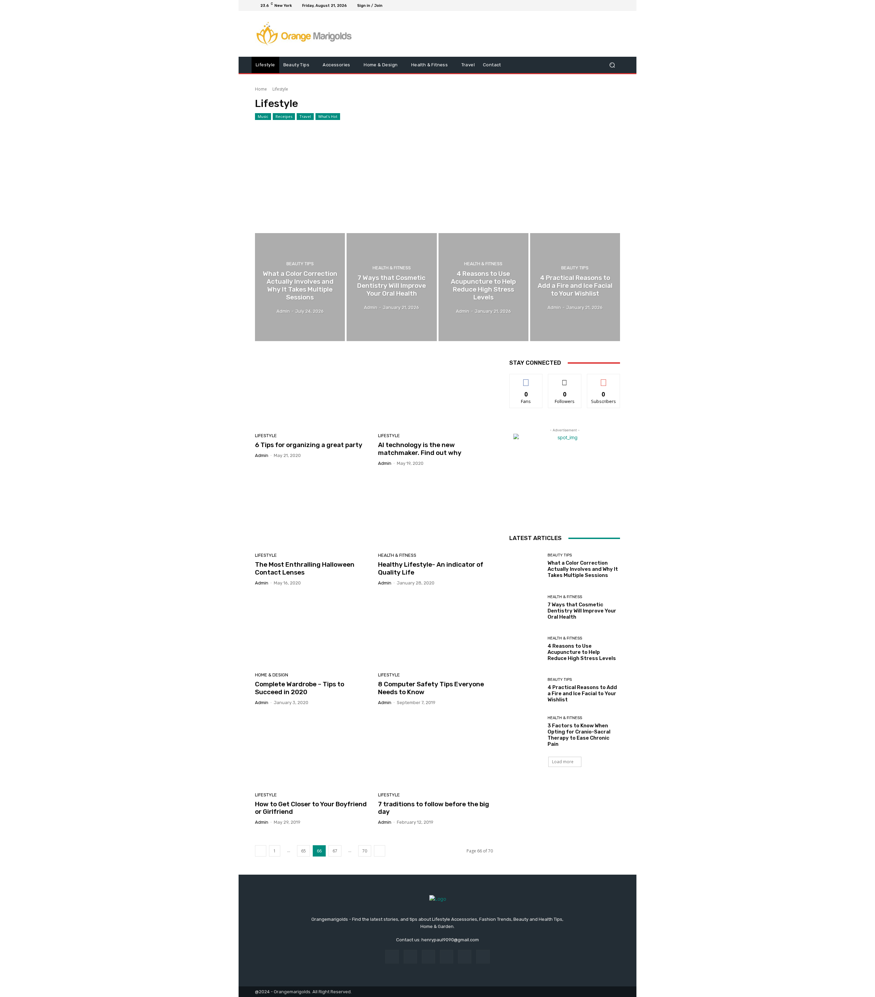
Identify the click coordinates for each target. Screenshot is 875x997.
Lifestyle (266, 435)
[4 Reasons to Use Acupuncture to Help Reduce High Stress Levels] (483, 287)
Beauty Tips (300, 264)
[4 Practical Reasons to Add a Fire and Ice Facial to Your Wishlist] (575, 287)
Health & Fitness (392, 268)
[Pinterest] (446, 956)
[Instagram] (591, 5)
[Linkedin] (428, 956)
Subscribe (603, 379)
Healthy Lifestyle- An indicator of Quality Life (430, 568)
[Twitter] (599, 5)
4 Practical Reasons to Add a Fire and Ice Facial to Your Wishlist (582, 693)
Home (261, 89)
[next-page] (379, 851)
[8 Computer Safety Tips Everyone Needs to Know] (435, 631)
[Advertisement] (437, 171)
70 (364, 851)
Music (263, 116)
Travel (305, 116)
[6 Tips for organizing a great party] (312, 392)
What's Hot (327, 116)
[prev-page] (260, 851)
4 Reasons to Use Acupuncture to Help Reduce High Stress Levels (582, 652)
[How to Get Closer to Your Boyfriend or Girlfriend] (312, 751)
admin (261, 455)
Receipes (283, 116)
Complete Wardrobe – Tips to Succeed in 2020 (299, 688)
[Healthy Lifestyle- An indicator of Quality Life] (435, 512)
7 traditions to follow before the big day (433, 808)
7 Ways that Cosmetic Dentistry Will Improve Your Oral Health (582, 611)
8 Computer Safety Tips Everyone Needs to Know (431, 688)
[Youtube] (616, 5)
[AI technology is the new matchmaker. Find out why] (435, 392)
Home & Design (271, 675)
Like (526, 379)
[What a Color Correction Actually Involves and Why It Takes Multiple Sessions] (300, 287)
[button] (612, 65)
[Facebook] (583, 5)
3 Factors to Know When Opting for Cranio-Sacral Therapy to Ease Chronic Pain (579, 735)
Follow (565, 379)
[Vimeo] (608, 5)
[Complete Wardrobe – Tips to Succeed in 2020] (312, 631)
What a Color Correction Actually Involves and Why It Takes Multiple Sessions (583, 569)
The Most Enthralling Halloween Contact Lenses (304, 568)
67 (335, 851)
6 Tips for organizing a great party (308, 445)
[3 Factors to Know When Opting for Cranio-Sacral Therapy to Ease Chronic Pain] (525, 731)
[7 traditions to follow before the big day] (435, 751)
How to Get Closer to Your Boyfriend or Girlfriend (311, 808)
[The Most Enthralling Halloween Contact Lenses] (312, 512)
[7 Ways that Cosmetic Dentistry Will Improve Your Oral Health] (391, 287)
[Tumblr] (464, 956)
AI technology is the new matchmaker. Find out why (419, 449)
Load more (563, 762)
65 (303, 851)
